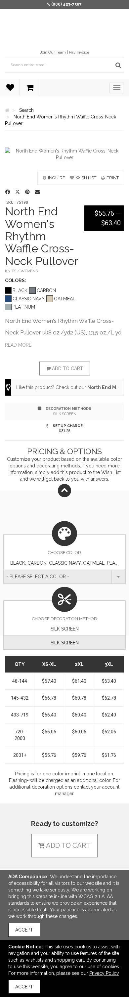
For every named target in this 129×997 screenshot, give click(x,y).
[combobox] (64, 577)
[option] (64, 154)
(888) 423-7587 (66, 4)
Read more (18, 345)
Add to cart (67, 368)
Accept (24, 929)
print (113, 177)
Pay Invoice (79, 52)
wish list (86, 177)
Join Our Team (53, 52)
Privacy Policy (104, 973)
